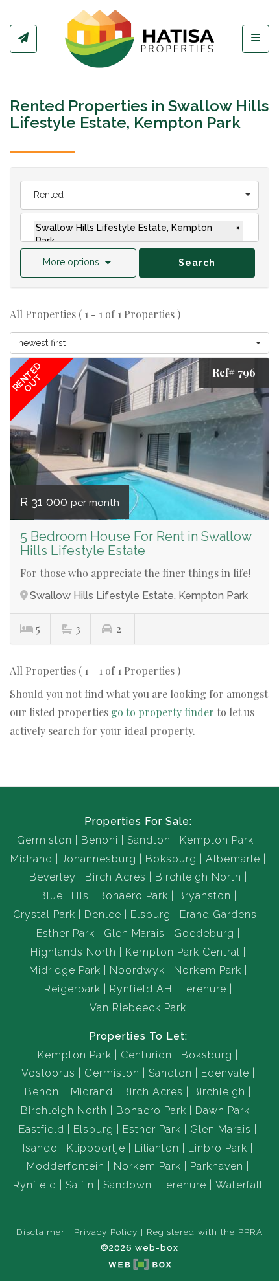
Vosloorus (48, 1073)
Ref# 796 (234, 372)
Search (196, 262)
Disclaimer (40, 1232)
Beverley (52, 877)
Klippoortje (96, 1148)
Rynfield (34, 1185)
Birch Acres (115, 877)
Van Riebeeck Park (138, 1008)
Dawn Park (222, 1110)
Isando (40, 1148)
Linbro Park (217, 1148)
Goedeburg (204, 933)
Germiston (44, 840)
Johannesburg (99, 859)
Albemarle (233, 859)
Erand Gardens (218, 914)
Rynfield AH (141, 989)
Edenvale (225, 1073)
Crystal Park (44, 914)
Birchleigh (218, 1092)
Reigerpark (72, 989)
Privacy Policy (106, 1232)
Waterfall (239, 1185)
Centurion (146, 1055)
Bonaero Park (133, 896)
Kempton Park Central (182, 952)
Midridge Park (65, 970)
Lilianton (156, 1148)
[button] (78, 263)
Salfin (80, 1185)
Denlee (102, 914)
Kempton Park (217, 840)
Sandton (149, 840)
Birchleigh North (198, 877)
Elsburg (150, 914)
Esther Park (65, 933)
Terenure (203, 989)
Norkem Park (207, 970)
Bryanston (204, 896)
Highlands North (73, 952)
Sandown (127, 1185)
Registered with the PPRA (205, 1232)
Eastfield (41, 1129)
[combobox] (139, 195)
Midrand (31, 859)
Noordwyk (137, 970)
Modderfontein (65, 1166)
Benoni (99, 840)
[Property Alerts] (23, 39)
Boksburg (171, 859)
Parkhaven (216, 1166)
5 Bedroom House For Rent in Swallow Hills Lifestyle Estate (135, 543)
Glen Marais (134, 933)
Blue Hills (64, 896)
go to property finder (162, 712)
